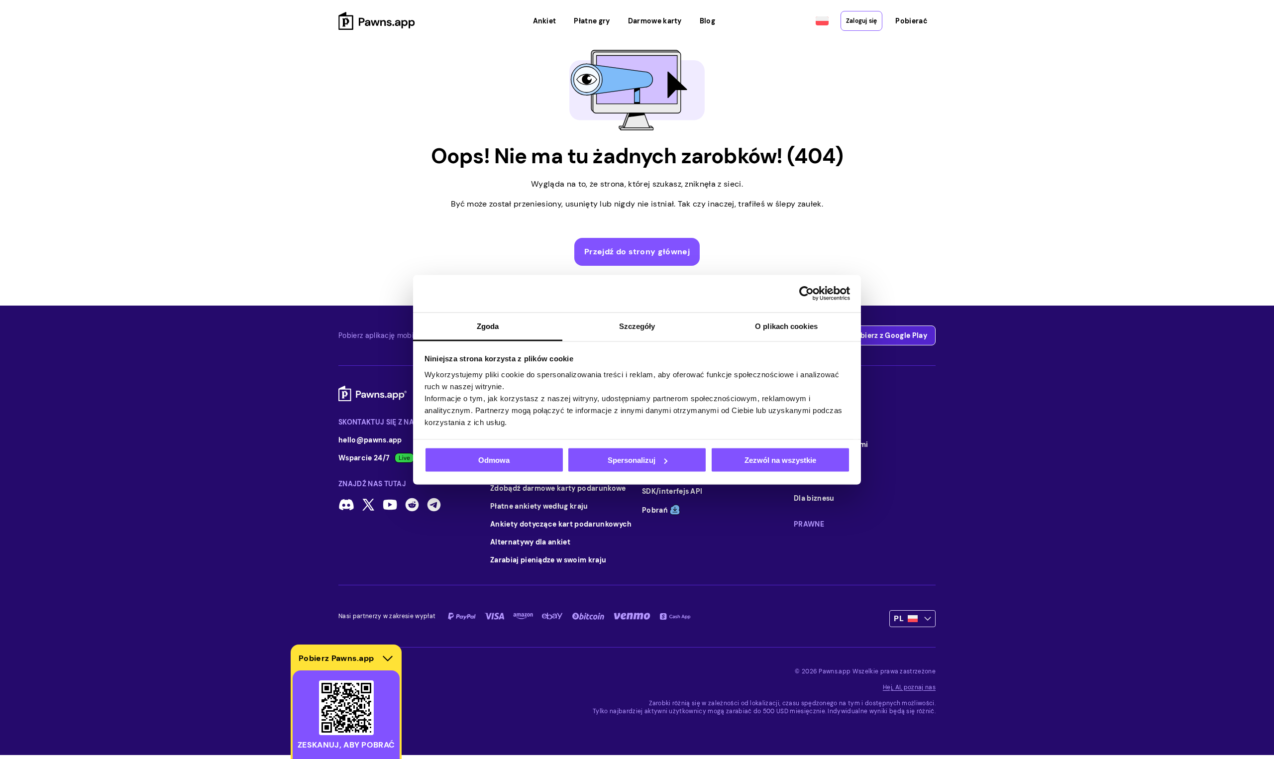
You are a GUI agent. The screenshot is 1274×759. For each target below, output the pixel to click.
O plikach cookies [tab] (786, 326)
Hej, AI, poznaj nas (909, 687)
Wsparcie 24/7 (364, 457)
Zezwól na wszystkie (780, 460)
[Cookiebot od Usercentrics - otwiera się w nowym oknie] (806, 293)
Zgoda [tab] (488, 326)
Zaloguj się (861, 21)
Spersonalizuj (631, 460)
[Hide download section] (388, 658)
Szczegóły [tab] (637, 326)
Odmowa (494, 460)
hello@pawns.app (370, 439)
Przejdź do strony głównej (637, 251)
